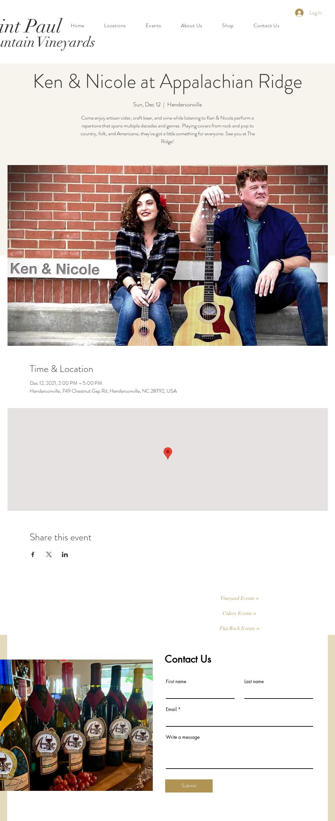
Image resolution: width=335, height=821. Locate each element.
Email (171, 709)
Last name (254, 681)
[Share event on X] (49, 554)
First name (176, 681)
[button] (239, 598)
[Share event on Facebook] (33, 554)
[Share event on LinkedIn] (65, 554)
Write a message (183, 737)
